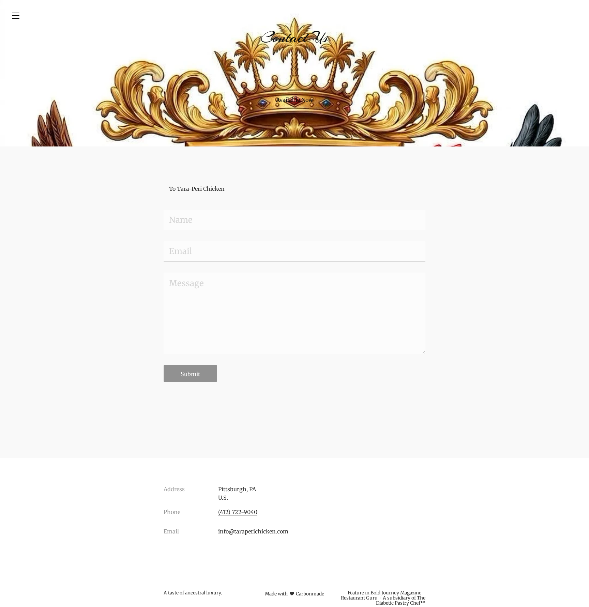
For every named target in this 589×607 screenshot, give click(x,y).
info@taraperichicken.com (253, 531)
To (172, 188)
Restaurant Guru (359, 598)
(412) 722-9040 (237, 512)
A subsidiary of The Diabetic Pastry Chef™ (400, 600)
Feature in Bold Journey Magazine (384, 593)
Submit (190, 374)
